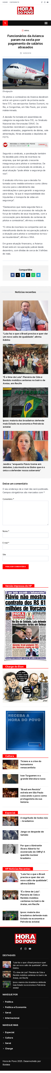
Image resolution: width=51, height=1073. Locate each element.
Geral (26, 30)
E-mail (6, 543)
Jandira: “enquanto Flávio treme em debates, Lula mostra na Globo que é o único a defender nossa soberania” (24, 467)
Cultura (9, 756)
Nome (6, 531)
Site (4, 554)
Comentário (8, 499)
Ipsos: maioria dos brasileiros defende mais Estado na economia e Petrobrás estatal (23, 423)
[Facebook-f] (42, 2)
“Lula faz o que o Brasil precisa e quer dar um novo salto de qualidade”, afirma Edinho (25, 336)
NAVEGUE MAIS (10, 1025)
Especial (10, 812)
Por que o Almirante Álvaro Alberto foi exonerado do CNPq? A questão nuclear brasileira (32, 851)
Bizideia (6, 1064)
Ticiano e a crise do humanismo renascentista (30, 764)
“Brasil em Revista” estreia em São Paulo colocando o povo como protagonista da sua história (33, 795)
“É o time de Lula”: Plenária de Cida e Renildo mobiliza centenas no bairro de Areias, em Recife (24, 380)
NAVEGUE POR (10, 994)
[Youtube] (47, 2)
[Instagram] (45, 2)
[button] (46, 23)
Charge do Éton (14, 666)
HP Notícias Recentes (17, 868)
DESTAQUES (9, 955)
